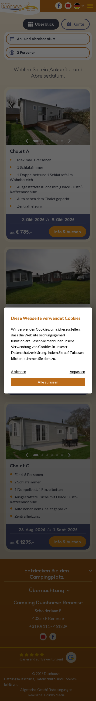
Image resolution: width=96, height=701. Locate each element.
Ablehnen (18, 371)
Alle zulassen (48, 382)
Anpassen (77, 371)
